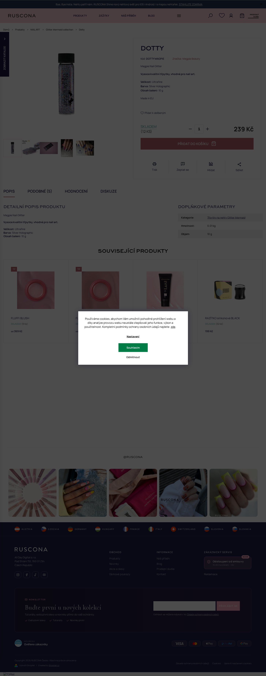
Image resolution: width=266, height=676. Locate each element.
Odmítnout (133, 357)
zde (173, 327)
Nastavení (133, 336)
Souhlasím (133, 347)
